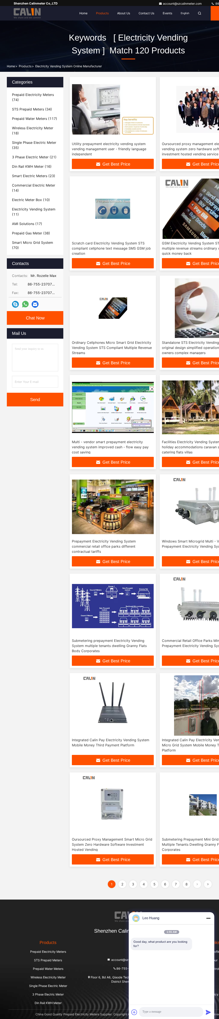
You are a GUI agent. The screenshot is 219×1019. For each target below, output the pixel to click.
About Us (123, 13)
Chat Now (35, 318)
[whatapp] (25, 304)
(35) (34, 145)
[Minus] (208, 918)
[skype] (15, 304)
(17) (27, 224)
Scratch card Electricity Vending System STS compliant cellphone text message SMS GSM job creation (111, 248)
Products (102, 13)
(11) (33, 211)
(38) (31, 233)
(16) (32, 166)
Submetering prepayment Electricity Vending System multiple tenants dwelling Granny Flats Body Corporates (109, 645)
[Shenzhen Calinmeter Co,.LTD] (27, 13)
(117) (34, 118)
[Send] (208, 1012)
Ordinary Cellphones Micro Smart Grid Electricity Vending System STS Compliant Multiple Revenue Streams (112, 347)
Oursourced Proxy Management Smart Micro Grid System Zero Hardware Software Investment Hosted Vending (112, 844)
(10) (31, 200)
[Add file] (134, 1012)
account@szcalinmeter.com (183, 3)
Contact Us (146, 13)
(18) (32, 130)
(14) (33, 188)
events (167, 13)
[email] (35, 304)
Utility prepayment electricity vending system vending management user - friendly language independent (109, 149)
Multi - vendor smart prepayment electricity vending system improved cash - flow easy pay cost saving (110, 447)
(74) (33, 97)
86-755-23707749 (130, 968)
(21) (34, 157)
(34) (32, 109)
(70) (32, 245)
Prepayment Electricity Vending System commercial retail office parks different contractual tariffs (104, 546)
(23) (33, 176)
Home (83, 13)
